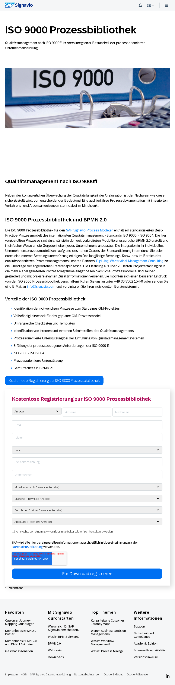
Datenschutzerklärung (27, 547)
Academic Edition (146, 643)
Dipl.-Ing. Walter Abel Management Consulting (129, 261)
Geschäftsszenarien (19, 651)
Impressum (11, 674)
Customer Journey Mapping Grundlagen (19, 622)
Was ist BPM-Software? (64, 636)
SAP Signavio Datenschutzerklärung (50, 674)
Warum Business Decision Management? (108, 632)
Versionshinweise (146, 657)
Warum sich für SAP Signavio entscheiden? (63, 628)
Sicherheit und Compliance (144, 635)
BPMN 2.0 (54, 643)
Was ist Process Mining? (107, 651)
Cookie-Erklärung (113, 674)
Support (139, 626)
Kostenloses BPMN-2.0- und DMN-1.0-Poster (21, 642)
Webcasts (55, 650)
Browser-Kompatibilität (150, 650)
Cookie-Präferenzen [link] (138, 674)
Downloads (56, 657)
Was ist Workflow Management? (102, 642)
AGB (24, 674)
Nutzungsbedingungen (87, 674)
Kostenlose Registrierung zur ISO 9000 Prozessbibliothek (54, 380)
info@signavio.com (41, 286)
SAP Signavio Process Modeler (89, 230)
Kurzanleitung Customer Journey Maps (107, 622)
